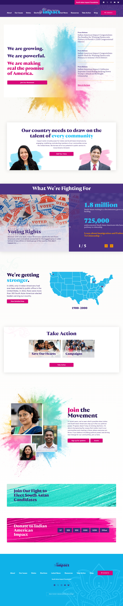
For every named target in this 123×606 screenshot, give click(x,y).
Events (96, 440)
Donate (109, 12)
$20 (68, 530)
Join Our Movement (27, 82)
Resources (75, 12)
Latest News (63, 12)
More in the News (84, 85)
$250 (94, 530)
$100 (85, 530)
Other (104, 530)
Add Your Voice (61, 154)
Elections (37, 12)
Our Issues (19, 12)
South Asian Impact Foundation (87, 2)
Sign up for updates (78, 440)
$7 (61, 530)
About (9, 12)
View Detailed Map (17, 301)
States (28, 12)
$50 (76, 530)
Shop (96, 12)
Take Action (86, 12)
